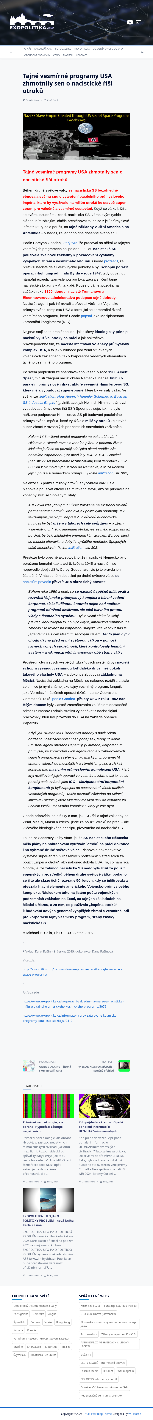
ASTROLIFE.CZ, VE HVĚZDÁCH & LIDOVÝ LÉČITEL (105, 1344)
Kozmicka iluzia (90, 1305)
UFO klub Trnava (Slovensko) (98, 1314)
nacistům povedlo (37, 582)
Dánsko (35, 1322)
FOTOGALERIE (63, 48)
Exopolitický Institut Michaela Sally (35, 1305)
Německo (38, 1314)
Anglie (52, 1314)
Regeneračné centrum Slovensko (101, 1395)
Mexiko (66, 1346)
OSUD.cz (108, 1371)
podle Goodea (63, 699)
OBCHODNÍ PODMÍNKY (37, 55)
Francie (31, 1330)
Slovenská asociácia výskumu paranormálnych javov (109, 1324)
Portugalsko (20, 1314)
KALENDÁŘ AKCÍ (43, 48)
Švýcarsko (19, 1355)
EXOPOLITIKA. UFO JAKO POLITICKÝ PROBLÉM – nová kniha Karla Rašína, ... (48, 1220)
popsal (86, 316)
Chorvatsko (34, 1346)
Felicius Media (90, 1371)
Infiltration (105, 473)
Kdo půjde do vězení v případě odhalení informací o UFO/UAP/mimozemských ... (101, 1126)
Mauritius (51, 1346)
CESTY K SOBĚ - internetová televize (103, 1362)
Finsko (48, 1322)
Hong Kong (63, 1322)
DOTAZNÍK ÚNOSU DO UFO (108, 48)
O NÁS (27, 48)
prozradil (111, 261)
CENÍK (56, 55)
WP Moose (134, 1414)
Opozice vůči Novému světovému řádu (105, 1387)
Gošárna (86, 1354)
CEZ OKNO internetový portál (99, 1379)
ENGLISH (68, 55)
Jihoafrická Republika (43, 1355)
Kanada (18, 1330)
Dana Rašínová (32, 100)
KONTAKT (81, 55)
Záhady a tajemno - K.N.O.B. (118, 1334)
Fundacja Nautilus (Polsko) (120, 1305)
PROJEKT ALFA (82, 48)
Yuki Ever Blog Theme (98, 1414)
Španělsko (19, 1322)
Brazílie (18, 1346)
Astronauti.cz (89, 1334)
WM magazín (126, 1371)
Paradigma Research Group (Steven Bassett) (40, 1338)
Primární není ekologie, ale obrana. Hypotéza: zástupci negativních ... (43, 1126)
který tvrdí (70, 243)
